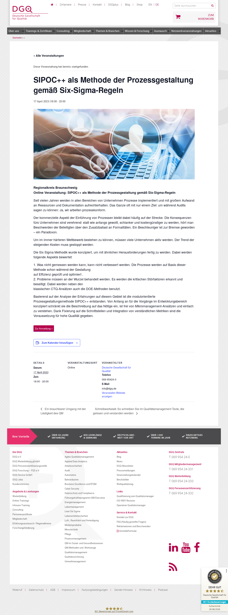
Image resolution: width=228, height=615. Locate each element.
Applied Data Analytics (76, 461)
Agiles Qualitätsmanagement (79, 456)
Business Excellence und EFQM (80, 484)
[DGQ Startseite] (30, 12)
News (120, 461)
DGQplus (113, 4)
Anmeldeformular (128, 530)
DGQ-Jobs (17, 479)
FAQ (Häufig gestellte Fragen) (131, 521)
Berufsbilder (123, 479)
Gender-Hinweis (123, 589)
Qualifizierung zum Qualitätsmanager (135, 496)
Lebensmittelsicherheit (76, 515)
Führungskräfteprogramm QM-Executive (85, 497)
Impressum (68, 589)
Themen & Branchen (107, 31)
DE (157, 4)
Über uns (14, 31)
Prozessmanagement (75, 538)
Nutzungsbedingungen (95, 589)
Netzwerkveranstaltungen (186, 31)
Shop (139, 4)
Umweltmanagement (75, 561)
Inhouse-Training (21, 505)
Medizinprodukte (73, 525)
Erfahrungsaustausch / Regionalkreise (31, 523)
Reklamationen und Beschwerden (134, 526)
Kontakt (97, 4)
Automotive (70, 474)
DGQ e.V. (16, 456)
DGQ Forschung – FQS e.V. (26, 470)
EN (150, 4)
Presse (82, 4)
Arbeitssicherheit (73, 465)
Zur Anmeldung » (44, 328)
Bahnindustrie (72, 479)
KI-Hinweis (145, 589)
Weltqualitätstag (125, 484)
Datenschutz (36, 589)
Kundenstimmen (20, 484)
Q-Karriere (65, 4)
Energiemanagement (75, 502)
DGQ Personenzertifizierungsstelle (29, 465)
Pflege (68, 534)
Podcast (163, 589)
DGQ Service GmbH (22, 474)
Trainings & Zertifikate (39, 31)
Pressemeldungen (126, 470)
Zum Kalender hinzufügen (57, 342)
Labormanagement (74, 506)
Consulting (63, 31)
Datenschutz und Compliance (79, 493)
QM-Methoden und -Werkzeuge (80, 547)
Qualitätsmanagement (76, 552)
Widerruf (17, 589)
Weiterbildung (19, 496)
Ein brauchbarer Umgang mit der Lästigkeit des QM (63, 411)
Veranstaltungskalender (129, 474)
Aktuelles (210, 31)
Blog (127, 4)
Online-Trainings (20, 500)
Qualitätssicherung (74, 556)
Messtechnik (71, 529)
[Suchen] (212, 5)
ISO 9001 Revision (126, 500)
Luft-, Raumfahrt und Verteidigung (82, 520)
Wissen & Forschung (137, 31)
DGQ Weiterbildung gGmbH (26, 461)
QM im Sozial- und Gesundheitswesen (84, 543)
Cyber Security (72, 488)
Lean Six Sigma (72, 511)
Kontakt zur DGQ (125, 517)
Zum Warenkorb (206, 16)
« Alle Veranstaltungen (48, 55)
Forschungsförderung (23, 527)
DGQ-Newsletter (125, 465)
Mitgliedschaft (82, 31)
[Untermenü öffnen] (23, 31)
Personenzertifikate (22, 514)
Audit (67, 470)
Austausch (160, 31)
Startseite (17, 37)
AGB (52, 589)
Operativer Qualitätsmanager (131, 505)
